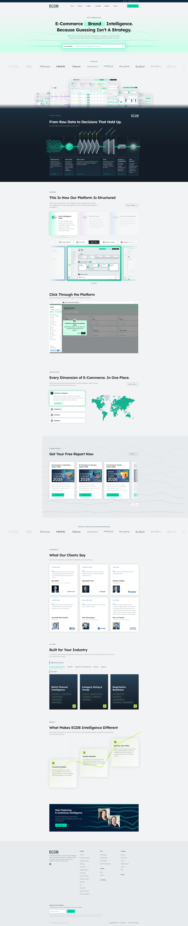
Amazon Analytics (84, 876)
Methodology (103, 854)
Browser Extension (84, 891)
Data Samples (103, 860)
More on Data (131, 384)
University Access (134, 1)
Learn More (53, 174)
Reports (102, 875)
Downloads (82, 888)
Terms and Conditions (133, 922)
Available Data (103, 857)
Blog (101, 872)
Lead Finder (83, 873)
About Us (123, 854)
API (80, 885)
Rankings (82, 864)
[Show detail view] (74, 706)
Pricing (115, 6)
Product (80, 6)
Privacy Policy (122, 922)
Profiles (81, 855)
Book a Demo (133, 6)
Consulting (98, 6)
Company (106, 6)
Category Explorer (84, 870)
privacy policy (60, 916)
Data (72, 6)
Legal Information (113, 922)
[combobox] (94, 46)
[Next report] (137, 504)
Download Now (59, 495)
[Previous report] (133, 504)
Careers (122, 860)
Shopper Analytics (84, 879)
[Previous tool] (52, 242)
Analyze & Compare (85, 858)
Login (125, 1)
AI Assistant (83, 867)
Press (122, 870)
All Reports (132, 454)
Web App (82, 882)
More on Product (131, 205)
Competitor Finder (84, 861)
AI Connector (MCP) (84, 894)
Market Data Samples (105, 863)
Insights (89, 6)
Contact (122, 867)
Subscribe (71, 911)
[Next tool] (135, 242)
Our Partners (124, 857)
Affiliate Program (125, 863)
